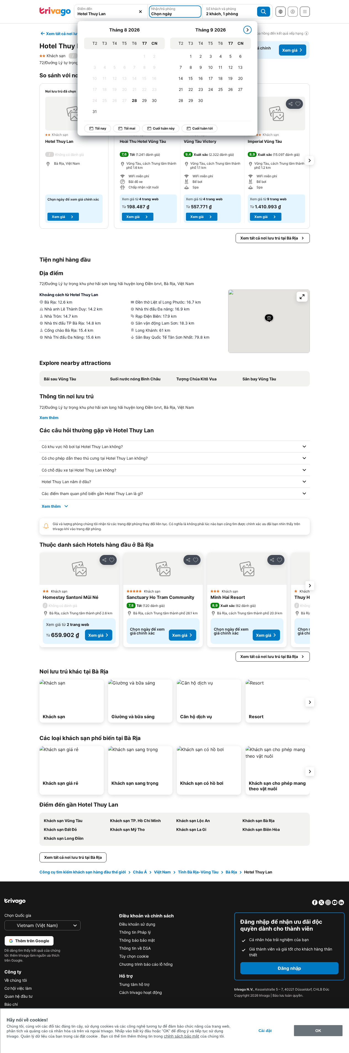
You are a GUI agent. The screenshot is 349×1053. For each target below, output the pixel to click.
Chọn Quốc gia (17, 915)
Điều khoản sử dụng (137, 924)
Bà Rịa (231, 872)
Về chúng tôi (15, 980)
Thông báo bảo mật (137, 940)
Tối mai (129, 128)
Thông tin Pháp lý (135, 932)
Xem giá (289, 50)
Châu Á (140, 872)
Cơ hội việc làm (18, 988)
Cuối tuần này (164, 128)
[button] (74, 113)
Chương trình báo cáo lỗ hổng (146, 964)
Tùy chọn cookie (134, 956)
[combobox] (111, 14)
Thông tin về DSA (135, 948)
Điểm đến (85, 9)
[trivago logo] (55, 11)
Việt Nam (162, 872)
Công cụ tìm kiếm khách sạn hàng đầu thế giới (82, 872)
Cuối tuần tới (202, 128)
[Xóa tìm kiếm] (140, 12)
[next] (247, 30)
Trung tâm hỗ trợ (134, 984)
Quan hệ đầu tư (18, 996)
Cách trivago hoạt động (140, 992)
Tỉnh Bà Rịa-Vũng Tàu (198, 872)
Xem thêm (48, 417)
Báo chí (11, 1004)
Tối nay (100, 128)
